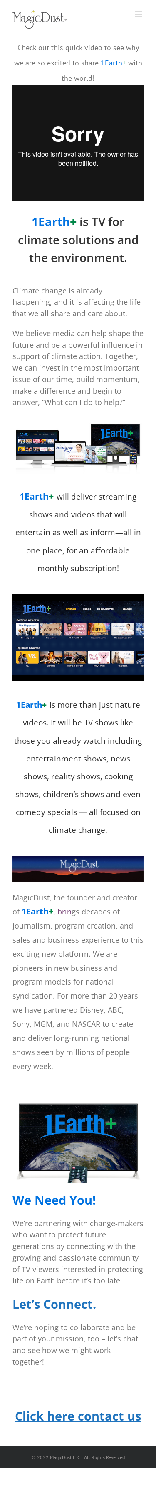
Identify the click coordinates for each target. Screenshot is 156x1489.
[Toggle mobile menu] (139, 14)
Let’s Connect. (54, 1304)
